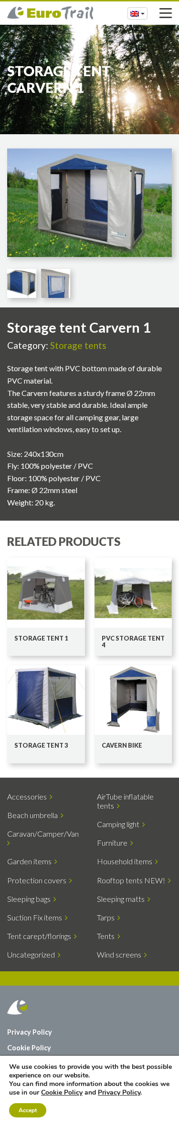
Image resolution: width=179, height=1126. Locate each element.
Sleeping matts (122, 898)
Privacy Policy (29, 1032)
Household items (126, 861)
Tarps (107, 917)
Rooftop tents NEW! (132, 880)
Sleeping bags (30, 898)
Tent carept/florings (40, 935)
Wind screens (120, 954)
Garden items (30, 861)
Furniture (113, 842)
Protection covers (38, 880)
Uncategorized (32, 954)
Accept (28, 1110)
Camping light (119, 824)
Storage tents (78, 345)
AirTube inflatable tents (125, 801)
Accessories (28, 796)
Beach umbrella (34, 815)
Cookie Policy (29, 1048)
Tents (107, 935)
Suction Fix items (36, 917)
